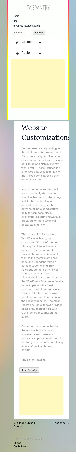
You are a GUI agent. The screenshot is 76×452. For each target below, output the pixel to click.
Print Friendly (29, 370)
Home (16, 16)
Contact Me (20, 446)
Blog (15, 21)
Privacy (17, 442)
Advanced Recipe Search (26, 25)
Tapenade (61, 422)
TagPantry (38, 7)
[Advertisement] (38, 83)
